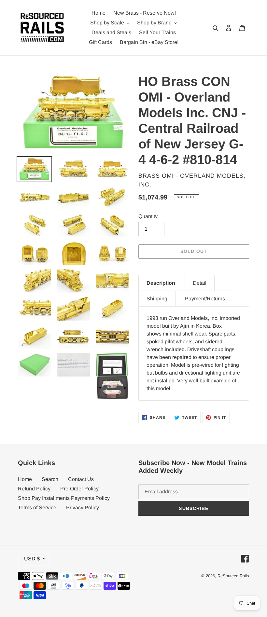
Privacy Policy (82, 507)
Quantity (148, 216)
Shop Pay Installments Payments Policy (64, 498)
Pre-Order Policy (79, 488)
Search (50, 479)
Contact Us (81, 479)
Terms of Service (37, 507)
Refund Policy (34, 488)
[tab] (160, 283)
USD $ (32, 558)
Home (25, 479)
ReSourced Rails (233, 575)
